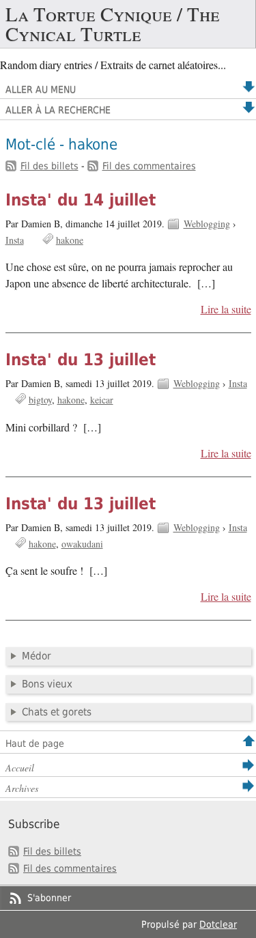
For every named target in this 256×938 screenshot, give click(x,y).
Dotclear (218, 924)
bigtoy (40, 399)
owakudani (82, 543)
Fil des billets (49, 165)
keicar (101, 399)
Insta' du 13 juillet (80, 359)
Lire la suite (226, 309)
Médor (36, 656)
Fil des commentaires (149, 165)
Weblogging (207, 223)
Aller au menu (40, 89)
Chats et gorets (56, 712)
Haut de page (34, 743)
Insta (14, 239)
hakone (69, 239)
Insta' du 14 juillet (80, 200)
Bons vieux (47, 684)
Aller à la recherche (58, 109)
